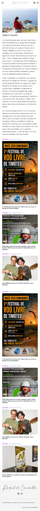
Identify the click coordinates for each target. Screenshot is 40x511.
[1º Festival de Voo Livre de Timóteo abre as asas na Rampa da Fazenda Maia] (20, 142)
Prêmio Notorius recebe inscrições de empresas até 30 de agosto (19, 475)
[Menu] (2, 2)
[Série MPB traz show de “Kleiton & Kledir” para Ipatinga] (20, 257)
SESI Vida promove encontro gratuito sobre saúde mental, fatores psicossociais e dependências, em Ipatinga (19, 247)
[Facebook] (34, 3)
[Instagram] (38, 3)
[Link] (20, 2)
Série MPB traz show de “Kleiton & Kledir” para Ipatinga (17, 284)
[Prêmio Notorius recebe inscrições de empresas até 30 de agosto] (20, 447)
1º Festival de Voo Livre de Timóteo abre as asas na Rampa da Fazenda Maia (19, 207)
